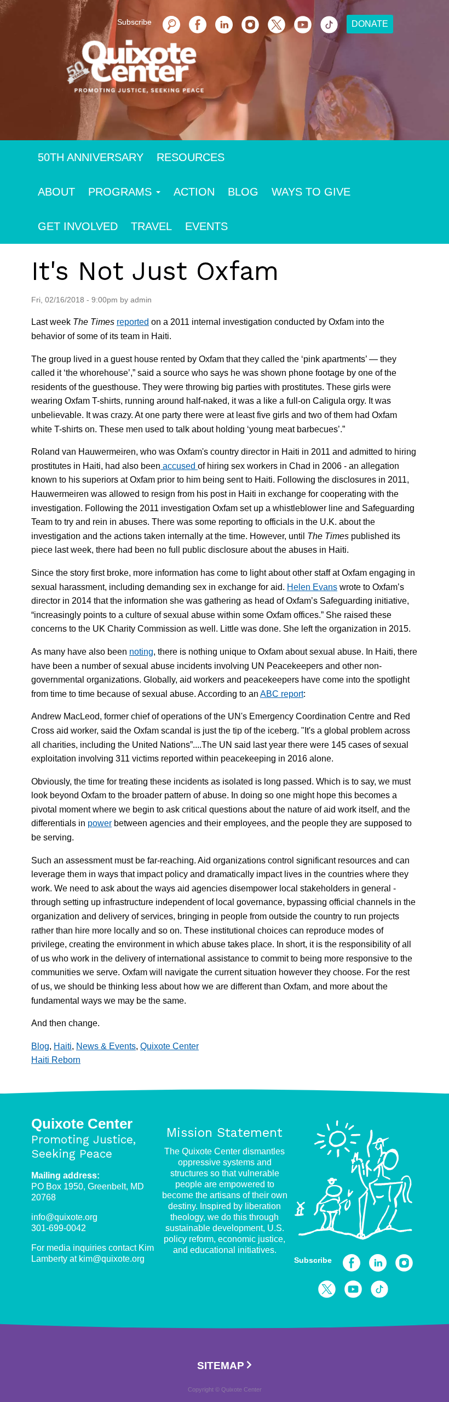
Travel (151, 226)
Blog (243, 192)
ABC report (281, 694)
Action (194, 192)
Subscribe (313, 1260)
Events (206, 226)
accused (179, 466)
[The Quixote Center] (242, 71)
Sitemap (220, 1365)
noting (141, 651)
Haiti (63, 1046)
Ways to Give (311, 192)
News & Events (106, 1046)
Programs (120, 192)
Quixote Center (169, 1046)
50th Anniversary (90, 157)
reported (133, 322)
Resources (191, 157)
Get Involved (78, 226)
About (56, 192)
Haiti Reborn (55, 1060)
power (100, 823)
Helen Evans (312, 587)
